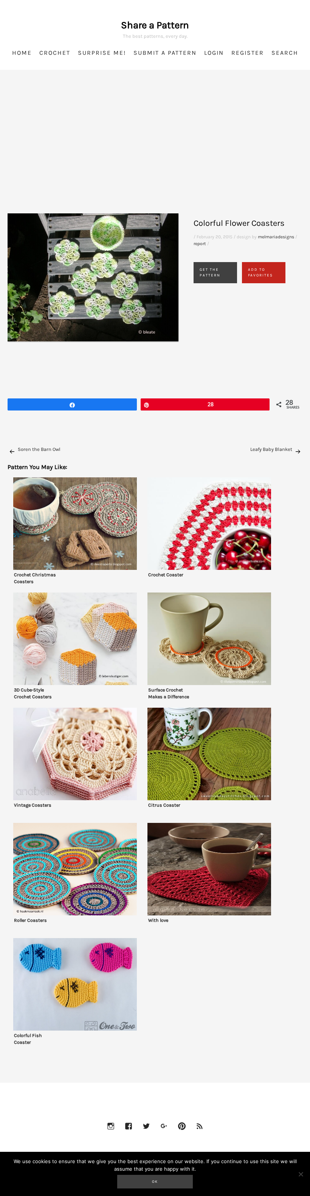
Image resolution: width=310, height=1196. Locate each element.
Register (247, 52)
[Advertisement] (155, 151)
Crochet (54, 52)
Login (214, 52)
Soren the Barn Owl (39, 449)
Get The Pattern (210, 272)
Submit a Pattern (165, 52)
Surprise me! (102, 52)
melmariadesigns (276, 236)
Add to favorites (260, 272)
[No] (300, 1174)
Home (22, 52)
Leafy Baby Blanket (271, 449)
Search (284, 52)
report (200, 243)
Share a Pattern (155, 25)
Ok (155, 1181)
